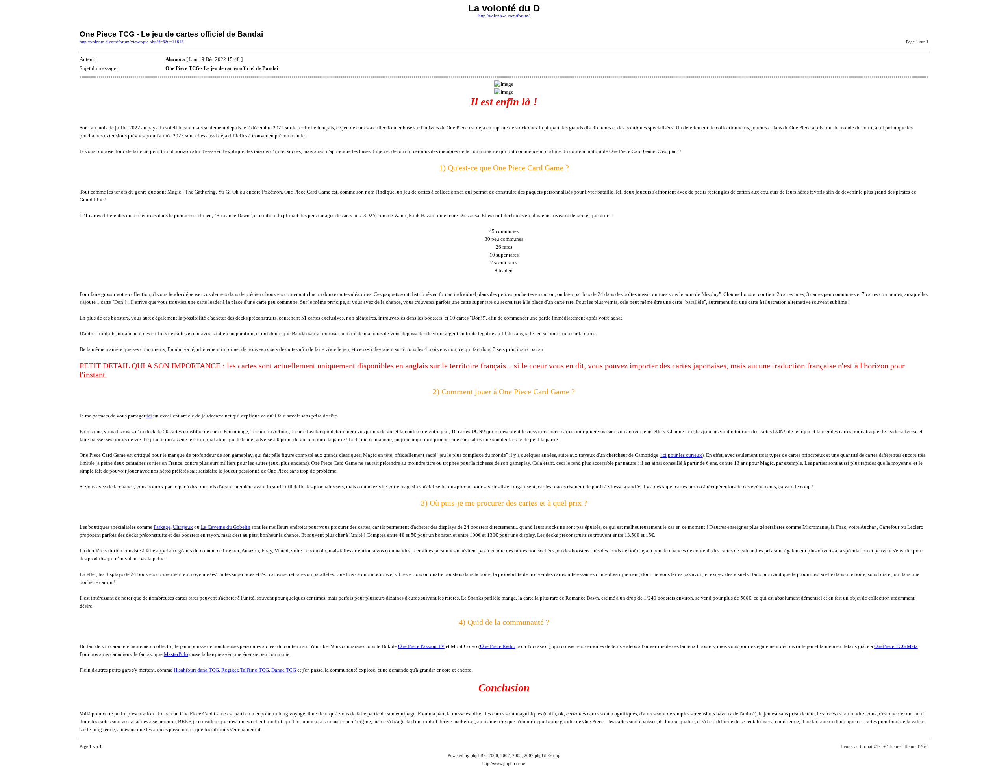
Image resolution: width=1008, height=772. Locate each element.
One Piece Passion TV (421, 646)
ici (149, 416)
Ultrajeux (183, 527)
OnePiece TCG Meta (896, 646)
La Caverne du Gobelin (225, 527)
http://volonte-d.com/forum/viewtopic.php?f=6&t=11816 (132, 42)
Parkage (162, 527)
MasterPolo (176, 654)
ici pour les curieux (681, 455)
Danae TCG (283, 670)
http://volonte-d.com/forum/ (504, 16)
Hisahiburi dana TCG (196, 670)
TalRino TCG (254, 670)
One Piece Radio (497, 646)
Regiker (229, 670)
